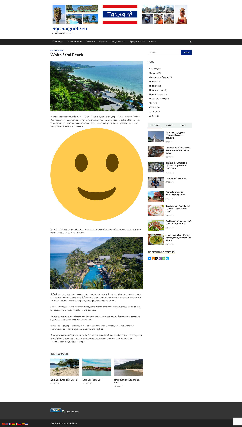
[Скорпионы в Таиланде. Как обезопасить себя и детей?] (156, 148)
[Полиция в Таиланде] (156, 178)
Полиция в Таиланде (176, 178)
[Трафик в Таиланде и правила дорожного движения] (156, 163)
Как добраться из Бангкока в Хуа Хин (175, 193)
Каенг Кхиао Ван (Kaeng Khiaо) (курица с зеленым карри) (178, 237)
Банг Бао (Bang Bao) (92, 379)
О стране (153, 73)
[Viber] (160, 258)
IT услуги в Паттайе (137, 42)
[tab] (155, 125)
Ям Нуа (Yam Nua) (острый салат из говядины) (178, 222)
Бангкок (153, 68)
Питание (152, 42)
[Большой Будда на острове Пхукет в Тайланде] (156, 133)
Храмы (152, 111)
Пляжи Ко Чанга (56, 51)
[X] (156, 258)
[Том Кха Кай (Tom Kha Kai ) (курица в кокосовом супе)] (156, 206)
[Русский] (20, 423)
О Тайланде (57, 42)
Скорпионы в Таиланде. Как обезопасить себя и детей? (178, 150)
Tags (183, 125)
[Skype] (167, 258)
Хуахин (152, 116)
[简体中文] (3, 423)
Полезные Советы (74, 42)
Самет (152, 103)
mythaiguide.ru (69, 28)
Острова (89, 42)
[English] (6, 423)
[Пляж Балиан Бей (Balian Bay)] (128, 377)
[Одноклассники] (153, 258)
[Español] (23, 423)
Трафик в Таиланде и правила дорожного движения (176, 165)
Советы (153, 107)
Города (102, 42)
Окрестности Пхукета (159, 77)
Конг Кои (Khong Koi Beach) (63, 379)
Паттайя (153, 81)
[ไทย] (26, 423)
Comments (170, 125)
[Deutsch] (13, 423)
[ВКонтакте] (149, 258)
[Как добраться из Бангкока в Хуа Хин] (156, 192)
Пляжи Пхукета (156, 94)
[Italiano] (16, 423)
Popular (155, 125)
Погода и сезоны (118, 42)
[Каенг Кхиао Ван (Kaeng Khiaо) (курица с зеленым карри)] (156, 235)
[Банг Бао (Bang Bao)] (96, 377)
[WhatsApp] (163, 258)
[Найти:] (170, 52)
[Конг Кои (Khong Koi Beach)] (64, 377)
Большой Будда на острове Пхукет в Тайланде (175, 135)
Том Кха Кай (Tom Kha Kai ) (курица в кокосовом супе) (178, 208)
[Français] (10, 423)
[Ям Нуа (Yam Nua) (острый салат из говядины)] (156, 221)
